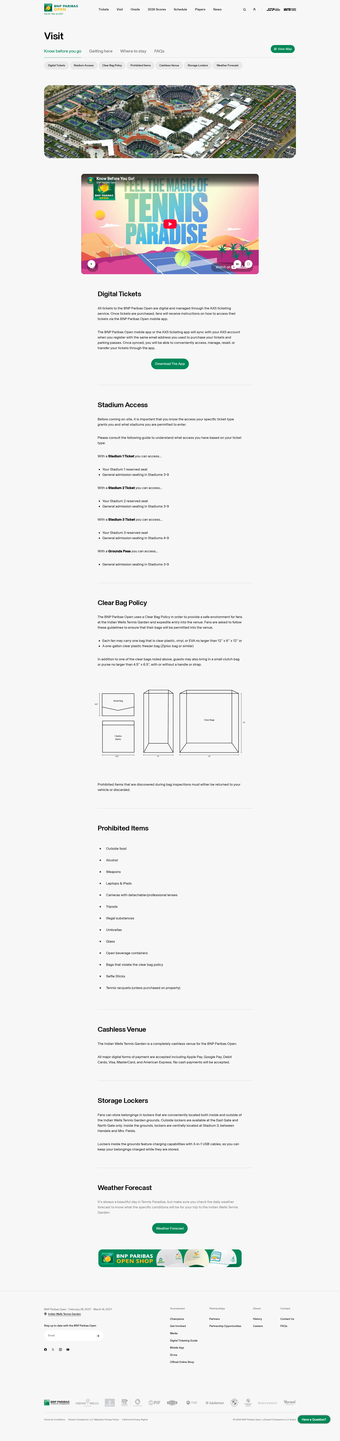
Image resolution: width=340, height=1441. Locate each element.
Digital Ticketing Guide (184, 1340)
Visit (120, 9)
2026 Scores (157, 9)
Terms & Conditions (54, 1419)
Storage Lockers (198, 65)
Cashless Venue (169, 65)
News (217, 9)
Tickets (104, 9)
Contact (285, 1308)
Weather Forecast (227, 65)
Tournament (177, 1308)
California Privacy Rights (135, 1419)
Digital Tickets (56, 65)
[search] (244, 9)
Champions (177, 1319)
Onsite (135, 9)
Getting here (100, 51)
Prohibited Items (140, 65)
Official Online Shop (182, 1362)
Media (173, 1333)
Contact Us (287, 1319)
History (257, 1319)
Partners (214, 1319)
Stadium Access (84, 65)
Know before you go (62, 51)
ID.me (173, 1355)
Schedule (180, 9)
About (257, 1308)
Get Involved (178, 1326)
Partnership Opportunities (225, 1326)
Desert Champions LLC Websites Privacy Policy (93, 1419)
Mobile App (177, 1347)
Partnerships (217, 1308)
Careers (258, 1326)
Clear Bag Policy (112, 65)
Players (200, 9)
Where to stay (133, 51)
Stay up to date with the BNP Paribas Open (70, 1325)
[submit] (98, 1336)
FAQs (159, 51)
